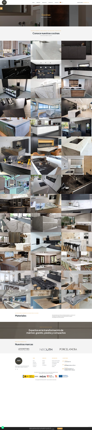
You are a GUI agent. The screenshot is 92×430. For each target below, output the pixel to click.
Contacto (34, 366)
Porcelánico (44, 365)
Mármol (43, 360)
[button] (1, 8)
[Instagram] (17, 369)
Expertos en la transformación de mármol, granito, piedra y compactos (46, 331)
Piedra (43, 363)
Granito (43, 362)
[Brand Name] (24, 349)
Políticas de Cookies (55, 362)
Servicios (34, 362)
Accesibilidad (54, 363)
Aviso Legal (54, 365)
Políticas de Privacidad (56, 360)
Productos (45, 17)
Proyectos (34, 365)
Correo (65, 364)
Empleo (53, 366)
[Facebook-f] (15, 369)
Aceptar (60, 428)
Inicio (42, 17)
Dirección (66, 367)
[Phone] (2, 427)
